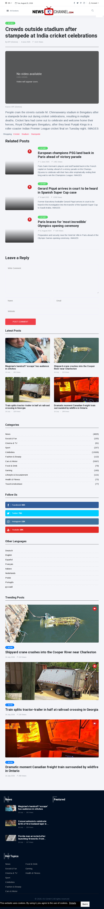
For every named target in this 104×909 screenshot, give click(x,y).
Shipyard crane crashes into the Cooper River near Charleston (74, 367)
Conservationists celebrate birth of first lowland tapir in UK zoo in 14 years (34, 824)
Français (9, 564)
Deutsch (9, 550)
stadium (25, 134)
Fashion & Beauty (13, 457)
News (7, 434)
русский (9, 587)
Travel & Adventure (13, 484)
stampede (35, 134)
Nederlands (10, 573)
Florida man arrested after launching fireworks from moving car (32, 839)
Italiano (8, 569)
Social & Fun (11, 438)
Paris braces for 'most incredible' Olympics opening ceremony (62, 224)
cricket (16, 134)
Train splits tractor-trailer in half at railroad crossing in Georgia (51, 710)
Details (72, 903)
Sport (7, 447)
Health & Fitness (12, 479)
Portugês (9, 582)
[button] (68, 903)
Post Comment (20, 322)
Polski (8, 578)
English (8, 555)
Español (9, 559)
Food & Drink (11, 466)
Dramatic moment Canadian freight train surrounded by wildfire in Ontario (74, 406)
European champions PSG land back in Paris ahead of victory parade (66, 155)
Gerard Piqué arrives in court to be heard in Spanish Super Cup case (68, 190)
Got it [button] (85, 904)
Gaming (8, 470)
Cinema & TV (11, 443)
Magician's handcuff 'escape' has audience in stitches (33, 807)
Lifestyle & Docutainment (16, 475)
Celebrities (10, 452)
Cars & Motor (11, 461)
